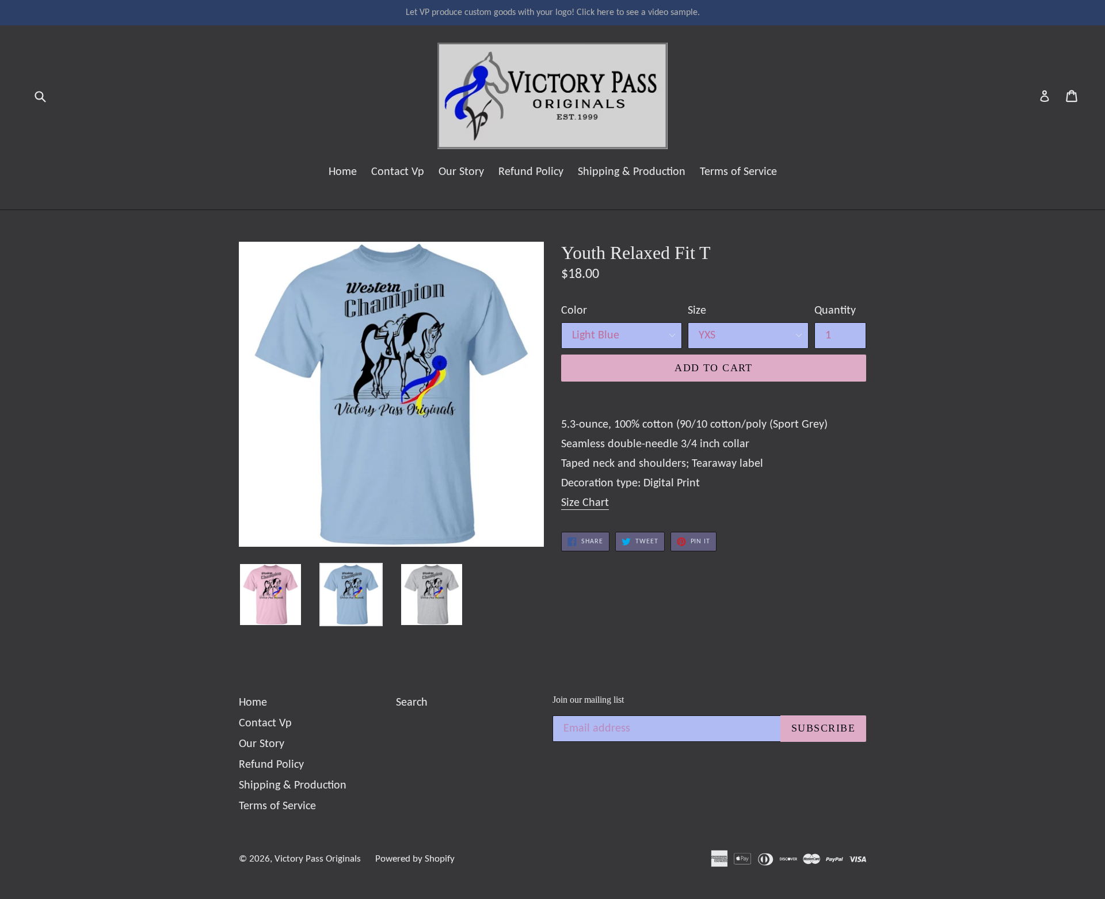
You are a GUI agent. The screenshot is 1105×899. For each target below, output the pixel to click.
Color (574, 311)
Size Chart (585, 503)
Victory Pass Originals (318, 859)
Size (697, 311)
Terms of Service (738, 172)
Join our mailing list (588, 699)
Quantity (835, 311)
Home (343, 172)
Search (412, 702)
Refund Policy (530, 172)
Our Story (461, 172)
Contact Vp (397, 172)
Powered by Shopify (415, 859)
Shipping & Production (631, 172)
